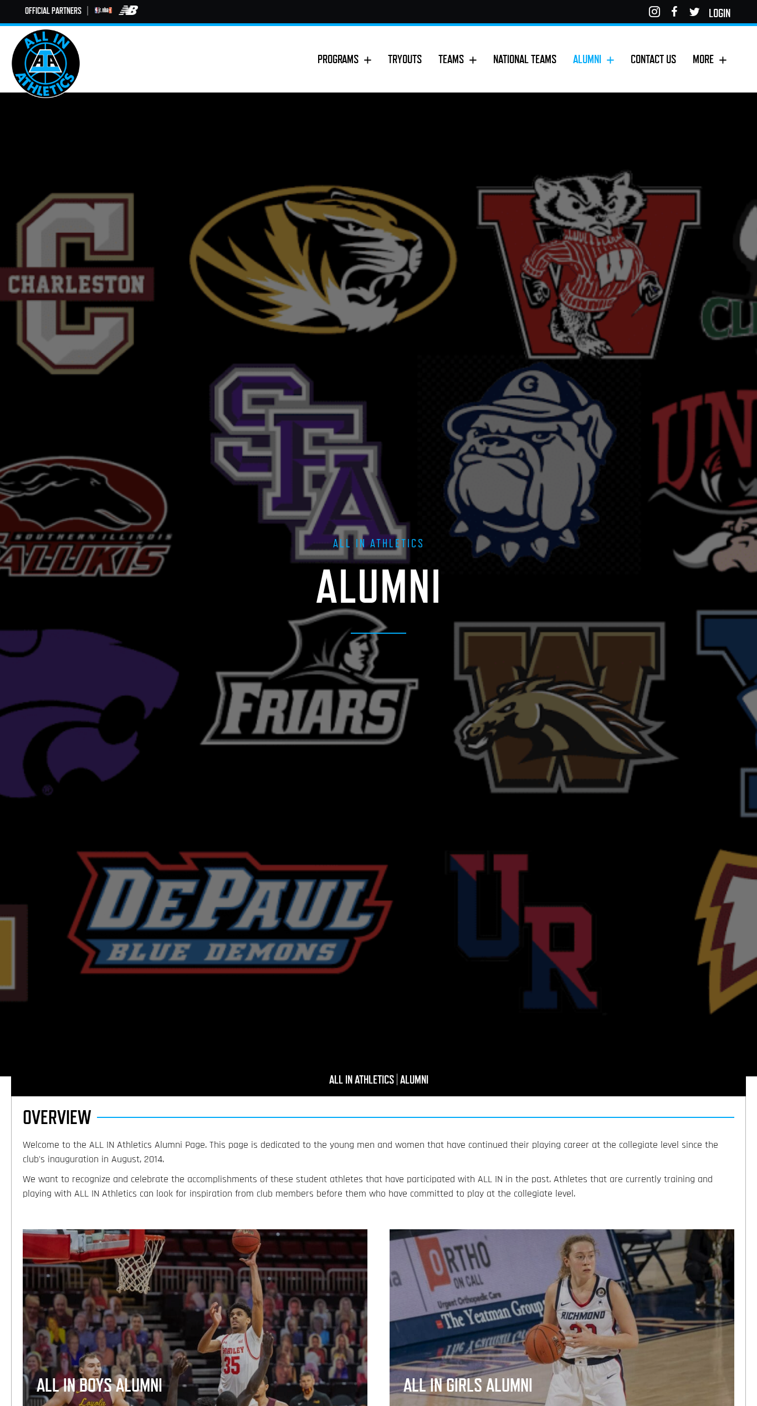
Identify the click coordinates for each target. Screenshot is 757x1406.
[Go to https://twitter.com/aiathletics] (694, 12)
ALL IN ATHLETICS (361, 1079)
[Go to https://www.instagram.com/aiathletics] (654, 12)
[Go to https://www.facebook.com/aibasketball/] (674, 12)
